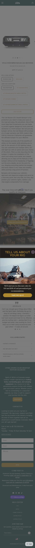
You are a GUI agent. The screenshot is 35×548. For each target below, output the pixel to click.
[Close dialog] (33, 252)
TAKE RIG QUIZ (17, 295)
